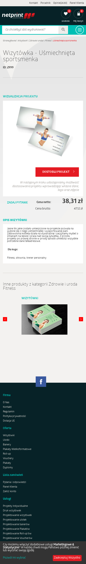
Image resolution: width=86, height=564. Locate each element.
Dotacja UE (9, 421)
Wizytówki (22, 41)
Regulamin (8, 411)
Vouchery (8, 458)
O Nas (6, 402)
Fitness (48, 41)
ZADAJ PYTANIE (17, 202)
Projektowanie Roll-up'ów (17, 533)
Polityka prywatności (14, 416)
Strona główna (9, 41)
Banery (7, 444)
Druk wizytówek (12, 510)
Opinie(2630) (60, 3)
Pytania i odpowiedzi (14, 482)
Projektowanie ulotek (15, 520)
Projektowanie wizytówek (17, 515)
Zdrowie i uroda (36, 41)
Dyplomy (8, 467)
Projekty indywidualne (15, 506)
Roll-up (7, 454)
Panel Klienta (77, 3)
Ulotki (6, 440)
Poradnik (45, 3)
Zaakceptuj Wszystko (67, 557)
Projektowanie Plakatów (16, 529)
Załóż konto (9, 491)
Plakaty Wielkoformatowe (17, 449)
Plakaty (7, 463)
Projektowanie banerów (16, 524)
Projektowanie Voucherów (17, 538)
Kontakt (33, 3)
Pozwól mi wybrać (14, 557)
